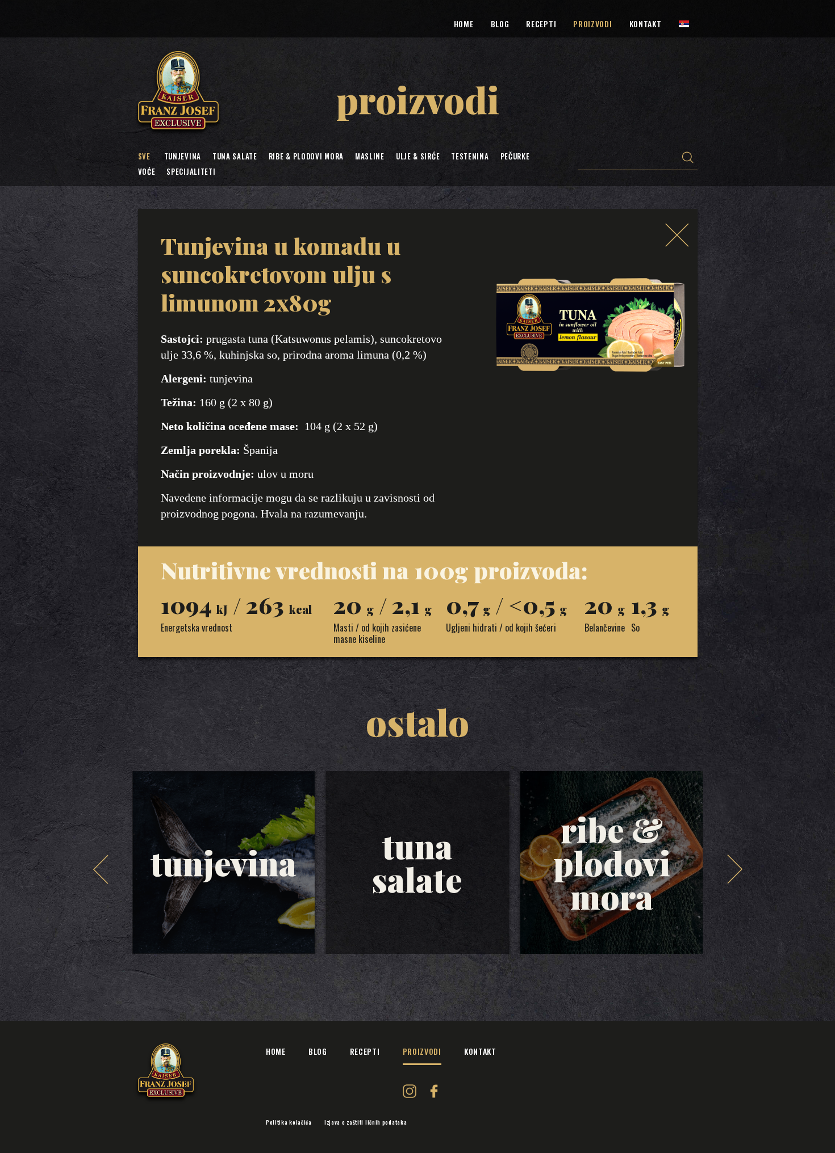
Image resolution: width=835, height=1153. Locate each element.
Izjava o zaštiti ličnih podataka (365, 1122)
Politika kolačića (289, 1122)
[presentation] (100, 869)
